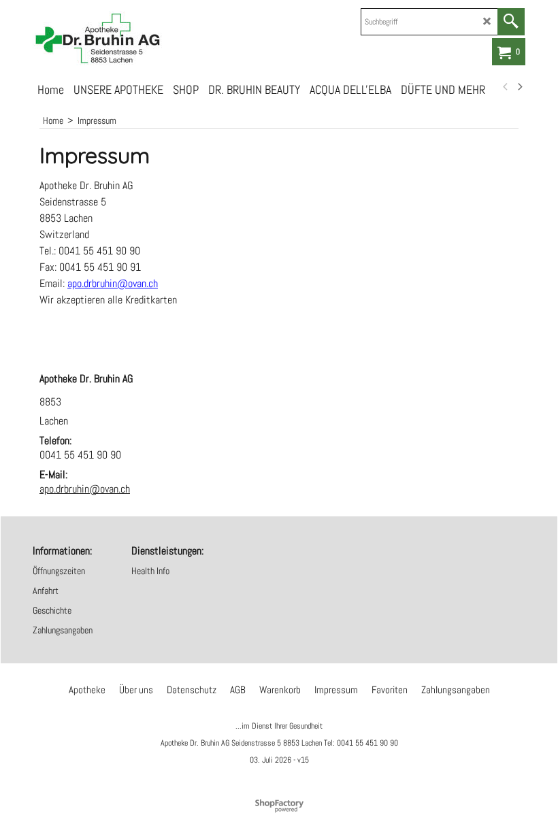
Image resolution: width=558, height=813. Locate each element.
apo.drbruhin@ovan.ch (84, 489)
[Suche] (511, 21)
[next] (519, 87)
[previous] (505, 87)
